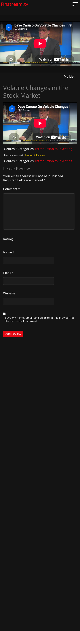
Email (8, 273)
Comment (11, 189)
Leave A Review (35, 155)
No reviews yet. (24, 155)
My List (69, 76)
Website (9, 293)
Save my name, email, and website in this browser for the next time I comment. (39, 319)
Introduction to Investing (53, 149)
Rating (8, 239)
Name (9, 252)
